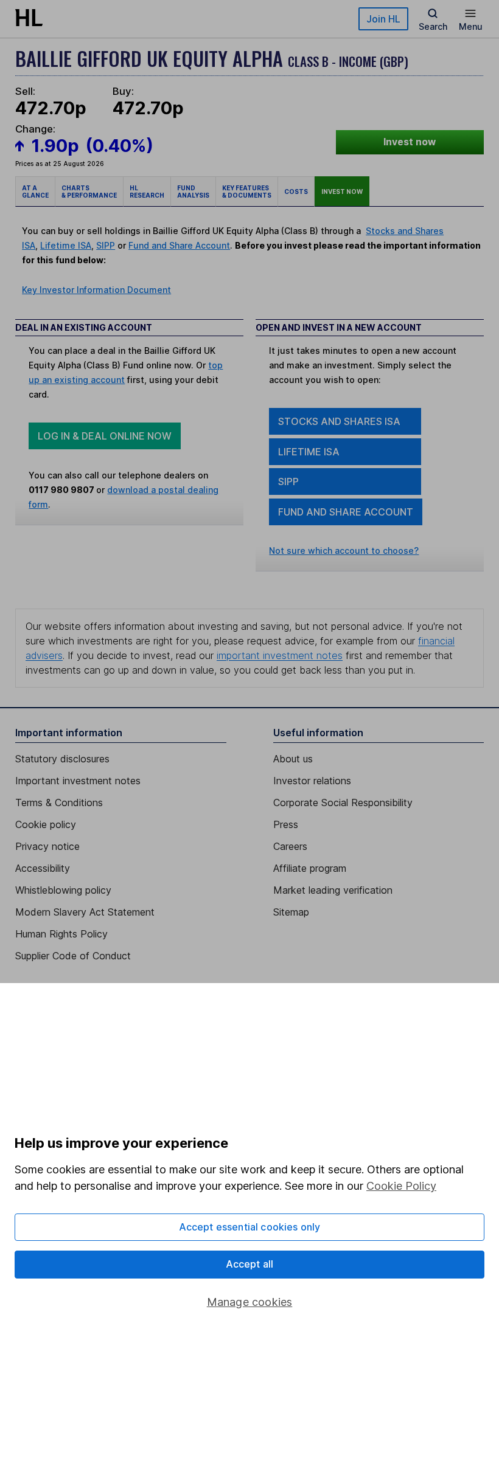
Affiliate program (309, 868)
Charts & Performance (89, 191)
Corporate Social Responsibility (343, 802)
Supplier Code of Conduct (73, 956)
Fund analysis (193, 191)
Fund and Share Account (179, 245)
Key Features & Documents (246, 191)
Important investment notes (78, 781)
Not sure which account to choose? (344, 550)
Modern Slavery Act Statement (85, 912)
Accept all (250, 1264)
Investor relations (312, 781)
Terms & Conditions (59, 802)
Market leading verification (333, 890)
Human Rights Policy (61, 934)
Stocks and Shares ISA (339, 421)
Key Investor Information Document (96, 290)
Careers (290, 846)
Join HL (383, 19)
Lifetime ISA (65, 245)
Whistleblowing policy (63, 890)
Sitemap (291, 912)
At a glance (35, 191)
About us (293, 759)
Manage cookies (250, 1302)
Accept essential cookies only (250, 1227)
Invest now (409, 142)
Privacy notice (47, 846)
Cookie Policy (401, 1185)
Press (285, 824)
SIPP (105, 245)
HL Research (147, 191)
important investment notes (280, 655)
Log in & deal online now (105, 436)
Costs (296, 191)
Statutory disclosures (62, 759)
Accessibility (42, 868)
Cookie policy (45, 824)
